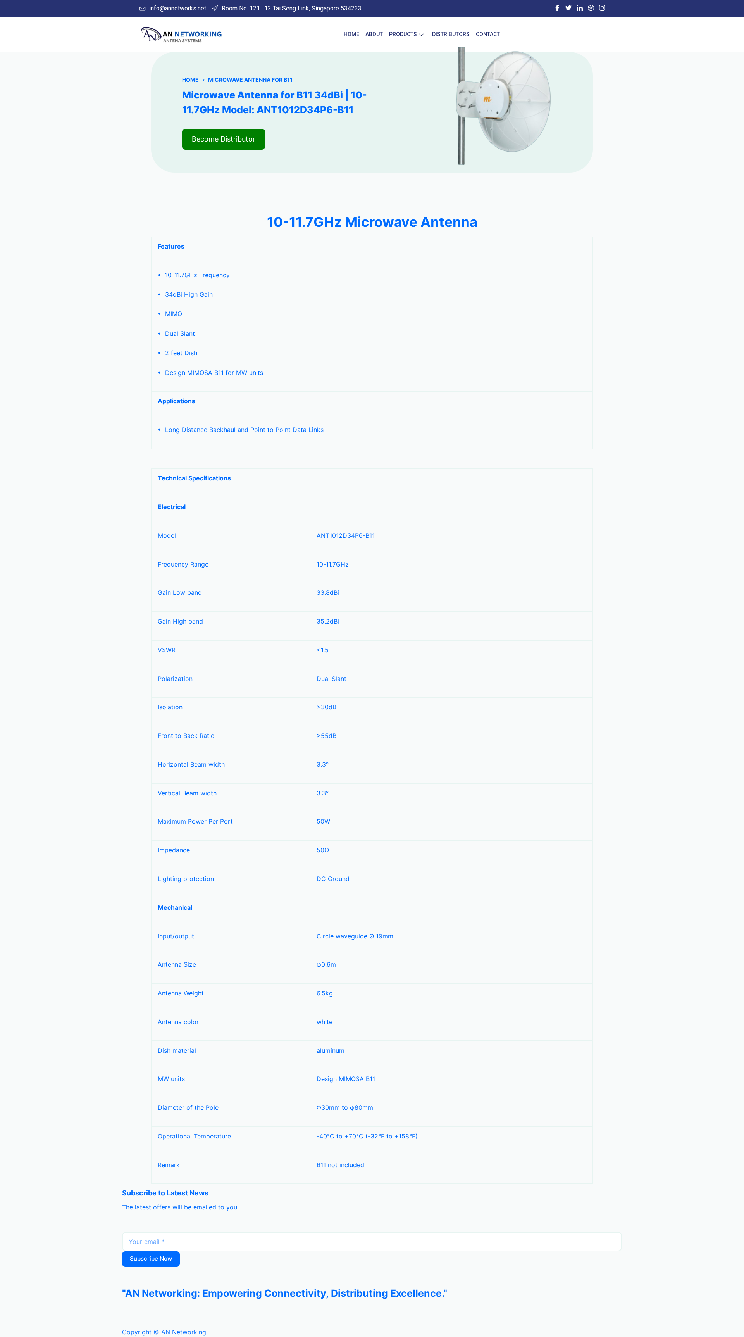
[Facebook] (557, 8)
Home (351, 34)
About (374, 34)
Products (403, 34)
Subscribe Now (151, 1258)
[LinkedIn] (580, 8)
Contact (488, 34)
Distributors (451, 34)
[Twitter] (568, 8)
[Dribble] (591, 8)
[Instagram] (602, 8)
